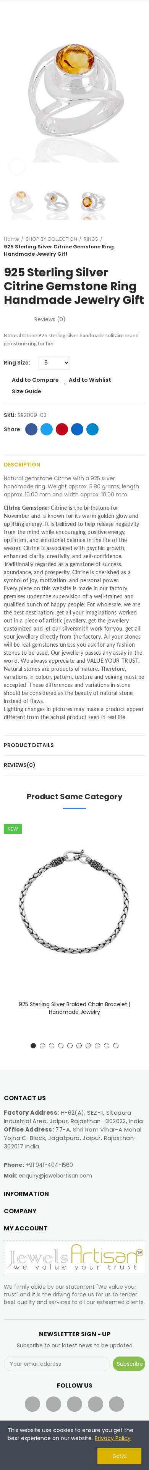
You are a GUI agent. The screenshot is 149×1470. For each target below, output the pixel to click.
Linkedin (77, 429)
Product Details (29, 745)
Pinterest (62, 429)
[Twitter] (53, 1404)
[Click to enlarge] (17, 166)
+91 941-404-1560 (49, 1165)
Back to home (130, 246)
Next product (139, 246)
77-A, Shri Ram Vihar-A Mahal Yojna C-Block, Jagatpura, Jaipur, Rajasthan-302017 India (73, 1137)
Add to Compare (35, 380)
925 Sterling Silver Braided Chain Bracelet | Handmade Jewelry (74, 1008)
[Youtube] (74, 1404)
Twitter (46, 429)
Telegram (92, 429)
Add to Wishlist (90, 380)
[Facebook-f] (32, 1404)
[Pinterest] (95, 1404)
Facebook (31, 429)
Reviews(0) (20, 765)
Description (22, 464)
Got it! (119, 1456)
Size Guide (26, 391)
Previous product (120, 246)
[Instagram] (116, 1404)
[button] (11, 92)
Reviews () (50, 319)
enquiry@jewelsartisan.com (55, 1175)
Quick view (126, 862)
